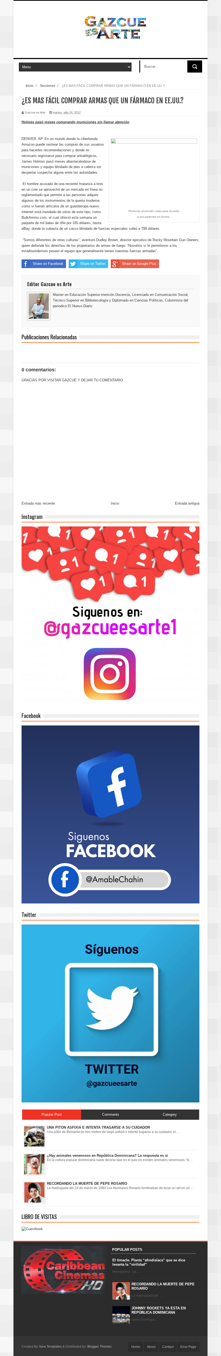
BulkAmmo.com (34, 217)
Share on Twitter (92, 264)
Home (135, 1347)
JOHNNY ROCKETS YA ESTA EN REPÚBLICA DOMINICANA (159, 1310)
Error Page (188, 1347)
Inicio (29, 85)
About (151, 1347)
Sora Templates (50, 1346)
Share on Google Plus (139, 264)
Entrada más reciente (38, 503)
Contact (168, 1347)
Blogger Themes (99, 1346)
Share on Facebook (48, 264)
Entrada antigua (187, 503)
